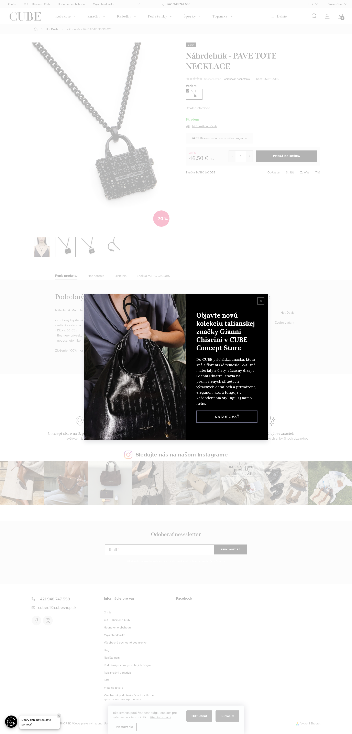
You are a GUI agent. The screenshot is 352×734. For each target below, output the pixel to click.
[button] (11, 721)
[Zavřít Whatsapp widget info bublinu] (59, 715)
